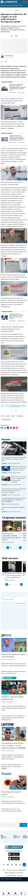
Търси (24, 825)
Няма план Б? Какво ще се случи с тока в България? (14, 655)
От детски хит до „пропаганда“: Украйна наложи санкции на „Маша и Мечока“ (11, 537)
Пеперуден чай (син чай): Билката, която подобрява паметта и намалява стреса (13, 802)
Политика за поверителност (19, 870)
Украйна (7, 416)
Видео (21, 5)
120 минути (16, 10)
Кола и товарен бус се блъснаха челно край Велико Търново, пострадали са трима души (14, 458)
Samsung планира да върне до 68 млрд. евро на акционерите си (13, 672)
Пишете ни (19, 875)
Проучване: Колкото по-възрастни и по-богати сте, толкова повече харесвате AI (13, 664)
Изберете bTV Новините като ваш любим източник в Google (15, 406)
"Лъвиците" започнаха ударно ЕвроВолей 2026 (13, 508)
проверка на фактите (6, 419)
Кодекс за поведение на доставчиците (14, 872)
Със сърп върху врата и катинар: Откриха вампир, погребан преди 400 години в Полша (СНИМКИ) (13, 499)
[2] (26, 2)
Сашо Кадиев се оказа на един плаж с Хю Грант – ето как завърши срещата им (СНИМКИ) (13, 745)
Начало (10, 10)
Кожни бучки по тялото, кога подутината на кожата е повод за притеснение (11, 810)
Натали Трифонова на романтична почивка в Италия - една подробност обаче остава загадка (12, 757)
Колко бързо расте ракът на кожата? (11, 793)
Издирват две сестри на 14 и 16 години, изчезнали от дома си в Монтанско (13, 575)
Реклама (9, 870)
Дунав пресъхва (5, 5)
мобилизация (20, 416)
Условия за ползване (11, 875)
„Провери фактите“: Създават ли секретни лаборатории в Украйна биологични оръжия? (16, 138)
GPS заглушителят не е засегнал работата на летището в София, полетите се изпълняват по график (14, 490)
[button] (7, 547)
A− (2, 61)
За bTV (3, 870)
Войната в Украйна (14, 5)
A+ (6, 61)
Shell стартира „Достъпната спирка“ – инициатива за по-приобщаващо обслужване (18, 479)
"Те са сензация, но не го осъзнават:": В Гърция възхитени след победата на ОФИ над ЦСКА (13, 718)
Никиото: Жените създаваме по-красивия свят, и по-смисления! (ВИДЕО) (11, 766)
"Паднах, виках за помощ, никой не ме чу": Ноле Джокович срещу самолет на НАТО (13, 708)
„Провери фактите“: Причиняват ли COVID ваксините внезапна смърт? (16, 316)
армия (13, 416)
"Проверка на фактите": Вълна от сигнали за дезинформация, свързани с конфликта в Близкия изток (17, 87)
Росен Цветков (8, 55)
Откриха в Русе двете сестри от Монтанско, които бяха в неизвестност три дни (18, 468)
